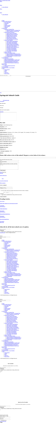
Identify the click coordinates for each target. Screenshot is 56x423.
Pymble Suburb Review (3, 208)
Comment (1, 193)
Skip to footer (7, 0)
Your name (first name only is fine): (6, 159)
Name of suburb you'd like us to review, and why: (8, 163)
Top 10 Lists (2, 201)
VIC (1, 92)
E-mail (1, 188)
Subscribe (2, 230)
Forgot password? (3, 421)
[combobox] (5, 237)
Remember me (3, 420)
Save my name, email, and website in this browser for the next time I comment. (14, 190)
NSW (1, 206)
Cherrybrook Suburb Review (4, 219)
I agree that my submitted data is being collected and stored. (11, 194)
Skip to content (2, 0)
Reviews (3, 206)
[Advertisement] (28, 84)
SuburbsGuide (2, 232)
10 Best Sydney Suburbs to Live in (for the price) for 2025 (9, 203)
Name (1, 187)
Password (1, 418)
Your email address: (3, 161)
